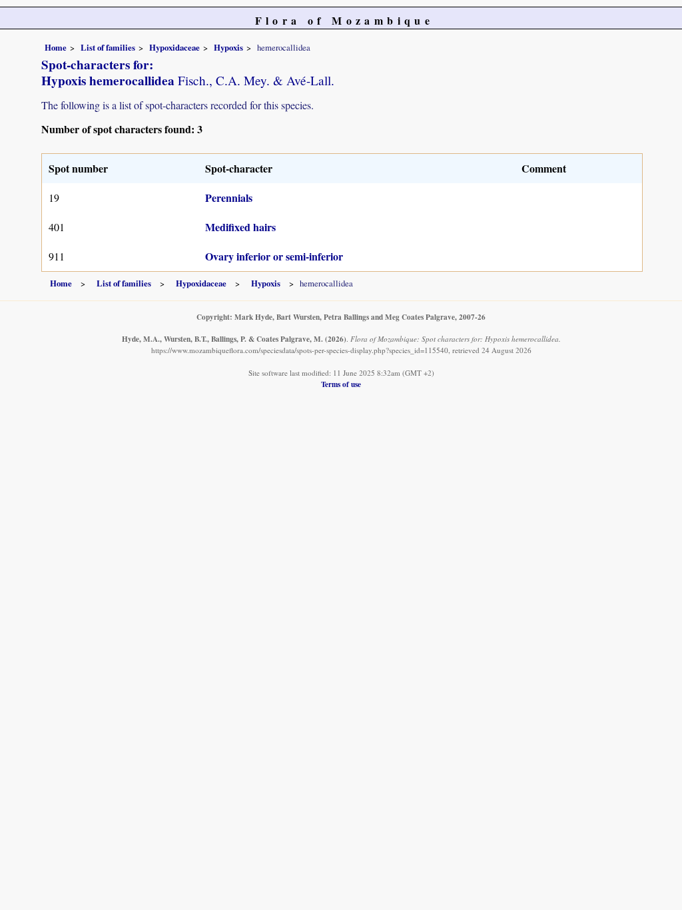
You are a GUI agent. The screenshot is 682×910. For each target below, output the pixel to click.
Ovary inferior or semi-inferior (274, 256)
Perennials (228, 197)
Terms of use (341, 384)
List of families (108, 47)
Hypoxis (228, 47)
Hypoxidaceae (174, 47)
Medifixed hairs (240, 226)
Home (56, 47)
